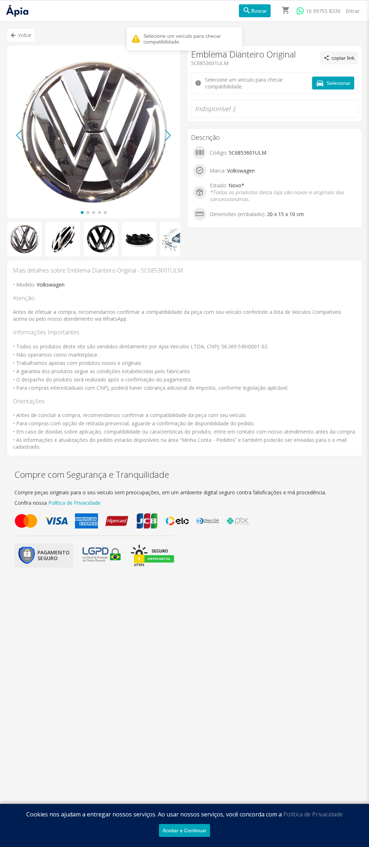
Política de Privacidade (313, 814)
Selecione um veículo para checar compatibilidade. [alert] (182, 39)
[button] (21, 35)
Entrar (353, 11)
